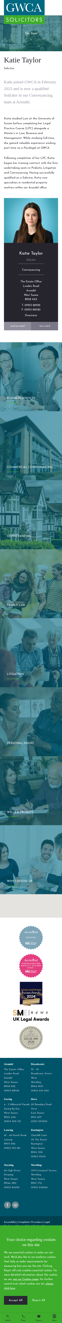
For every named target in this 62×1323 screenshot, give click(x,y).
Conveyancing (31, 269)
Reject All (38, 1300)
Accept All (15, 1300)
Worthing (36, 1164)
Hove (34, 1099)
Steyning (9, 1164)
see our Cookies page (25, 1279)
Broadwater (38, 1064)
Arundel (8, 1064)
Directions (31, 315)
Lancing (8, 1129)
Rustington (37, 1129)
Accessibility (10, 1222)
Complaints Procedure (30, 1222)
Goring (8, 1099)
